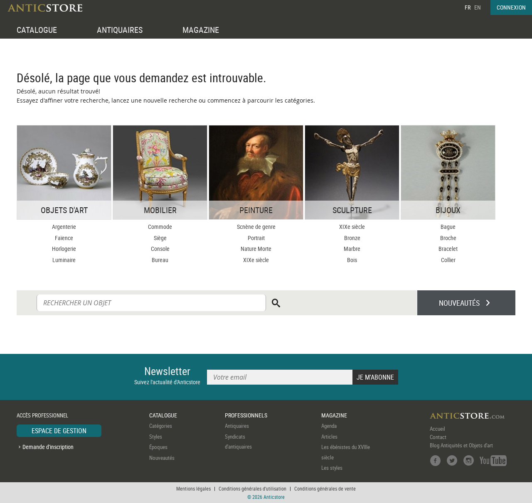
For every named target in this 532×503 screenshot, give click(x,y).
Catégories (160, 425)
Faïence (64, 238)
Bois (352, 260)
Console (160, 249)
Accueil (437, 428)
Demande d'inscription (48, 447)
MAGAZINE (200, 29)
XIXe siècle (256, 260)
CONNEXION (511, 7)
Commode (160, 227)
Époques (158, 447)
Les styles (331, 467)
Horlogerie (64, 249)
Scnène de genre (256, 227)
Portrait (256, 238)
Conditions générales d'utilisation (252, 488)
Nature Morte (256, 249)
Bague (448, 227)
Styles (155, 436)
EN (477, 7)
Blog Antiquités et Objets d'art (461, 445)
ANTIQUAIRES (120, 29)
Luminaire (64, 260)
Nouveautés (162, 457)
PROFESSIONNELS (246, 415)
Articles (329, 436)
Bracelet (448, 249)
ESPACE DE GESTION (59, 430)
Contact (438, 437)
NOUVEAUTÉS (459, 303)
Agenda (329, 425)
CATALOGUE (37, 29)
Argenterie (64, 227)
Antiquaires (237, 425)
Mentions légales (193, 488)
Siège (160, 238)
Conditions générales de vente (325, 488)
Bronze (352, 238)
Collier (448, 260)
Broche (448, 238)
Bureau (160, 260)
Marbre (352, 249)
